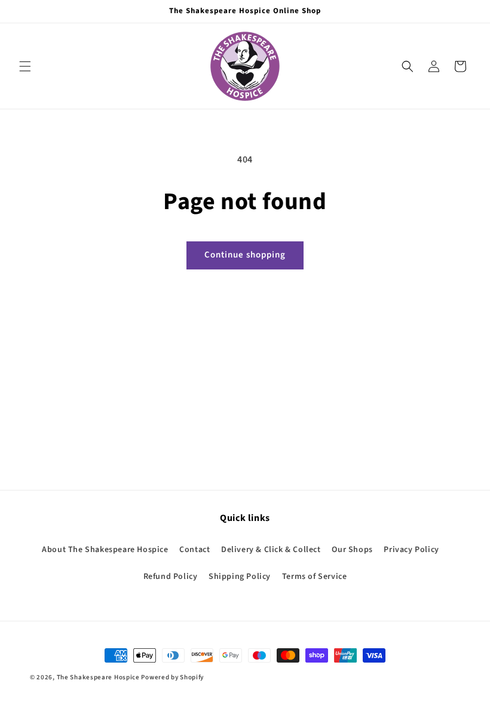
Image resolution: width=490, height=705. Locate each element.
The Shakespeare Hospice (98, 677)
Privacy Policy (411, 550)
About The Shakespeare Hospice (105, 550)
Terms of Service (314, 577)
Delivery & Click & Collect (271, 550)
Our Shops (352, 550)
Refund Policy (170, 577)
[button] (25, 66)
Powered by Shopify (172, 677)
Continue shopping (245, 255)
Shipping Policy (240, 577)
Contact (194, 550)
